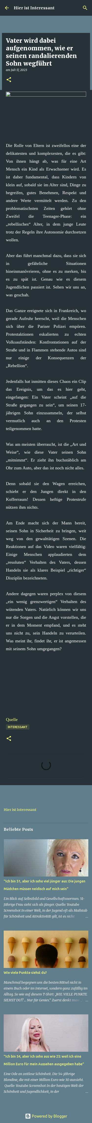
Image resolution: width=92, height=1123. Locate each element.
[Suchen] (85, 8)
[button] (9, 80)
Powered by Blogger (49, 1116)
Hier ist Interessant (34, 7)
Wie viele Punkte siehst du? (25, 973)
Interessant (17, 727)
